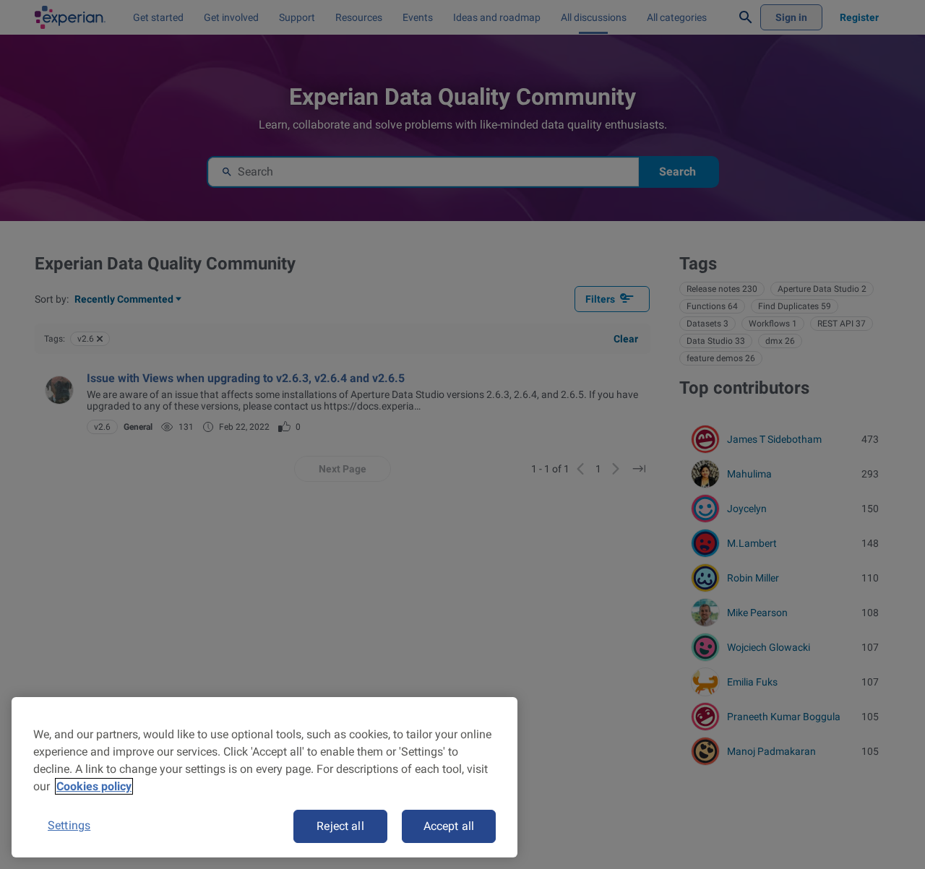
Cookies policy (94, 786)
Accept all (449, 826)
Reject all (340, 826)
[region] (264, 777)
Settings (69, 825)
